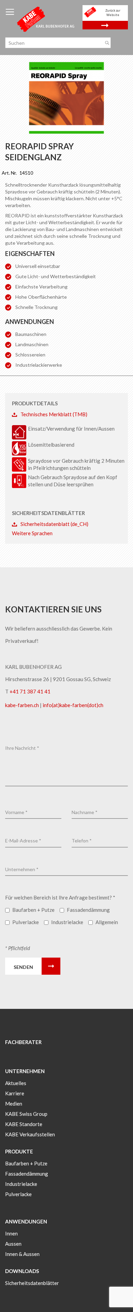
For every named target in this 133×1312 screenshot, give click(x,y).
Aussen (13, 1244)
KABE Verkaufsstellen (30, 1134)
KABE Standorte (23, 1124)
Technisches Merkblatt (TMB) (53, 414)
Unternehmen (25, 1071)
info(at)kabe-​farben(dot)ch (73, 705)
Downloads (22, 1271)
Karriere (14, 1093)
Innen (11, 1233)
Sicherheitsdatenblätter (32, 1283)
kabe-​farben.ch (22, 705)
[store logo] (46, 19)
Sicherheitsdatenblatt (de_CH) (54, 524)
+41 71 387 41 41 (30, 691)
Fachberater (23, 1042)
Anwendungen (26, 1221)
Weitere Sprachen (32, 533)
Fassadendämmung (26, 1174)
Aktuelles (15, 1083)
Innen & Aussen (22, 1254)
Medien (13, 1103)
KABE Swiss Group (26, 1114)
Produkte (19, 1151)
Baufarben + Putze (26, 1163)
